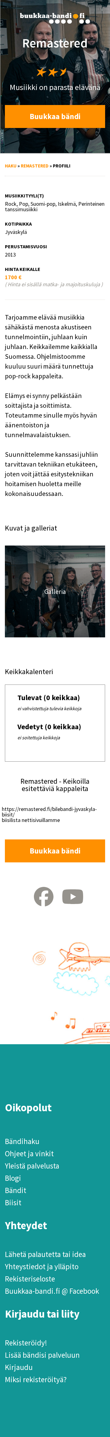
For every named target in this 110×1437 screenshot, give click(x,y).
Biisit (13, 1202)
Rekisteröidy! (26, 1343)
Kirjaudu (19, 1367)
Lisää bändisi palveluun (42, 1355)
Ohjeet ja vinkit (29, 1153)
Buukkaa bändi (55, 116)
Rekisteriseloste (30, 1279)
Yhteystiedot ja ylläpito (42, 1266)
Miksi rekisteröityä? (36, 1379)
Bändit (15, 1190)
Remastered (35, 166)
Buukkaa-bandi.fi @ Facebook (52, 1291)
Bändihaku (22, 1141)
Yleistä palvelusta (32, 1166)
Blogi (13, 1178)
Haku (10, 166)
